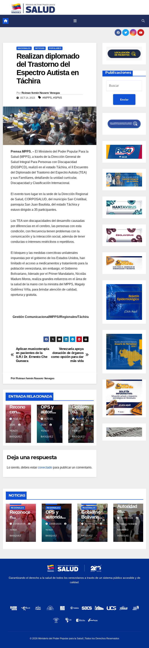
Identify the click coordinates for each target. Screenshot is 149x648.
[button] (143, 21)
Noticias (39, 48)
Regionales (17, 508)
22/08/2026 (19, 524)
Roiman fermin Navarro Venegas (41, 92)
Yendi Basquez (16, 433)
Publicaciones (118, 72)
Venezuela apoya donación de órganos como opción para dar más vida (67, 355)
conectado (45, 467)
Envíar (124, 99)
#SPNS (57, 97)
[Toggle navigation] (75, 21)
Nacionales (24, 48)
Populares (55, 48)
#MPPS (47, 97)
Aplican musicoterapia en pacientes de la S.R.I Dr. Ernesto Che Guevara (32, 355)
